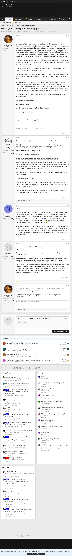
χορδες (43, 376)
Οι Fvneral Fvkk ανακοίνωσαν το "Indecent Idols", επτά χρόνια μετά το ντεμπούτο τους (17, 391)
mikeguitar (9, 350)
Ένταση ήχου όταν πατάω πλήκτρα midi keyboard (22, 343)
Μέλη (39, 19)
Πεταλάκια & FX (9, 434)
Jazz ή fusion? (9, 408)
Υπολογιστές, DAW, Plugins (12, 419)
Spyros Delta (63, 344)
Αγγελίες (13, 1)
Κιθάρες (7, 387)
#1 (68, 35)
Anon (64, 361)
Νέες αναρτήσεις (7, 22)
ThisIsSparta (5, 31)
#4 (68, 243)
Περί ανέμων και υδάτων (12, 380)
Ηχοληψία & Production (23, 350)
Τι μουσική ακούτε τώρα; (48, 389)
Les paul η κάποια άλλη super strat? (16, 445)
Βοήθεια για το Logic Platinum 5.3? (51, 426)
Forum (10, 19)
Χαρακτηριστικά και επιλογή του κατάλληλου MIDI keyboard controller (28, 360)
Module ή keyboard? (47, 420)
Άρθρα (30, 19)
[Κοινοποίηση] (66, 36)
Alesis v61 (19, 116)
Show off (7, 461)
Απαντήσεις (6, 373)
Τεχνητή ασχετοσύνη (11, 377)
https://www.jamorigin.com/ (25, 178)
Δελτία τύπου (9, 397)
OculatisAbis (10, 362)
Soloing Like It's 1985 (14, 458)
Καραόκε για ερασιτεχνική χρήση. (17, 349)
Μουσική (19, 19)
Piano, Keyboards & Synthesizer (25, 345)
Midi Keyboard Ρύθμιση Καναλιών (17, 354)
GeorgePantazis (11, 356)
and (24, 200)
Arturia (29, 166)
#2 (68, 137)
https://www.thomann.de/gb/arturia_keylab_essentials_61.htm (37, 158)
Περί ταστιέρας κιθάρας (48, 395)
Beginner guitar (45, 432)
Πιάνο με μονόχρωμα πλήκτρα (14, 451)
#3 (68, 205)
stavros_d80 (63, 355)
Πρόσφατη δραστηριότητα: (26, 31)
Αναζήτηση (18, 22)
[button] (23, 19)
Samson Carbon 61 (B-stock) (25, 100)
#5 (68, 285)
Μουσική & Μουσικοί (11, 405)
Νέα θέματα (6, 467)
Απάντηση (66, 133)
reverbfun (9, 345)
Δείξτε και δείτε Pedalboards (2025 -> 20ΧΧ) (18, 431)
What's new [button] (5, 1)
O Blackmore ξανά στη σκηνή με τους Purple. (54, 414)
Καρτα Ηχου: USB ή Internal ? (50, 439)
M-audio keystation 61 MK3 (25, 112)
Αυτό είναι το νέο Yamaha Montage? (52, 401)
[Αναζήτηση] (69, 19)
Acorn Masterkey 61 (22, 104)
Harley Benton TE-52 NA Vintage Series (17, 383)
